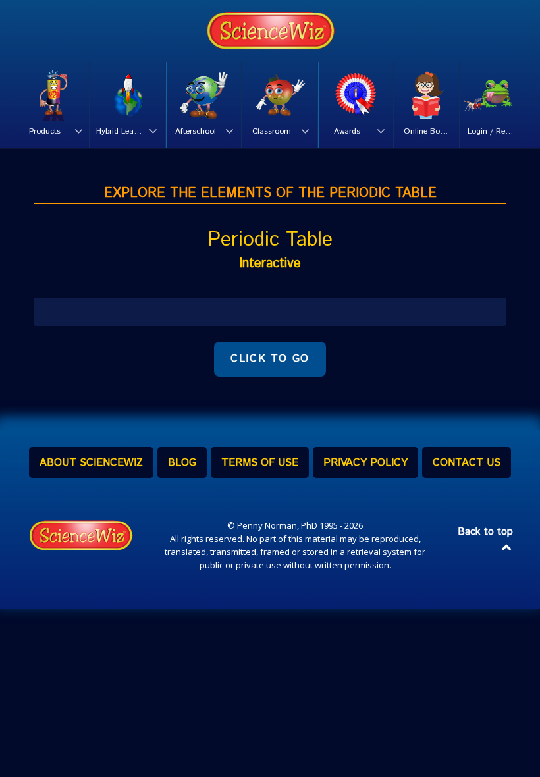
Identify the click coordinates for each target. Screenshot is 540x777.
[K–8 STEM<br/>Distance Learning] (270, 31)
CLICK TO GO (270, 358)
